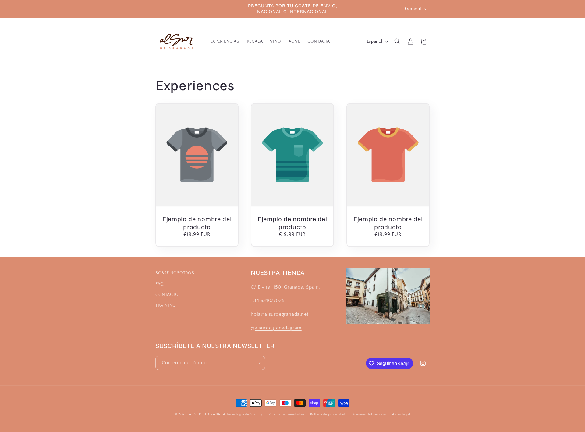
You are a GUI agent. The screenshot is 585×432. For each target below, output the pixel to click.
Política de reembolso (286, 414)
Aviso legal (401, 414)
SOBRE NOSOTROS (174, 273)
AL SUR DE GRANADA (207, 414)
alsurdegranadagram (278, 328)
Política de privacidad (327, 414)
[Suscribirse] (258, 363)
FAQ (159, 284)
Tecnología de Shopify (244, 414)
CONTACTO (167, 294)
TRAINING (165, 305)
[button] (397, 41)
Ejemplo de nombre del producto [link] (197, 222)
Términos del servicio (368, 414)
